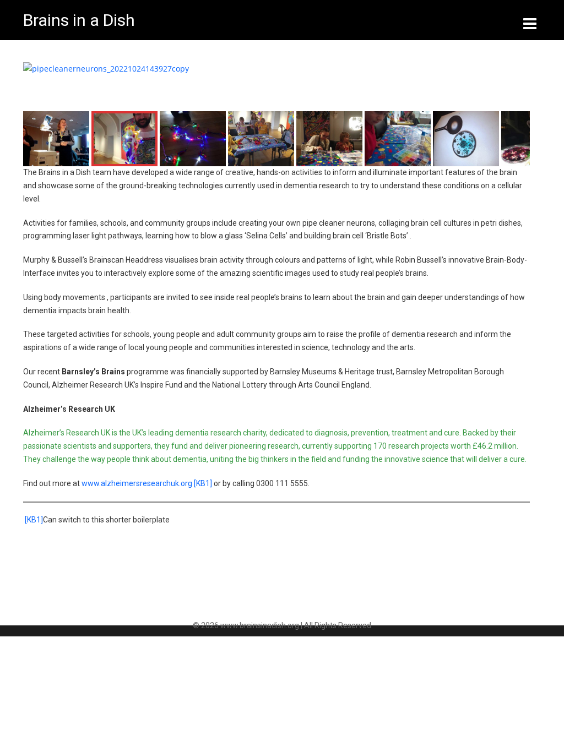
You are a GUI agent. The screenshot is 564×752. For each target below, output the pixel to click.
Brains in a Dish (79, 20)
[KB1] (203, 483)
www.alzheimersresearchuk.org (137, 483)
